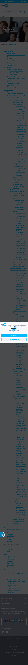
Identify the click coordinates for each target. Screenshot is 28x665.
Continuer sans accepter (14, 330)
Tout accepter (14, 335)
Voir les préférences (14, 339)
